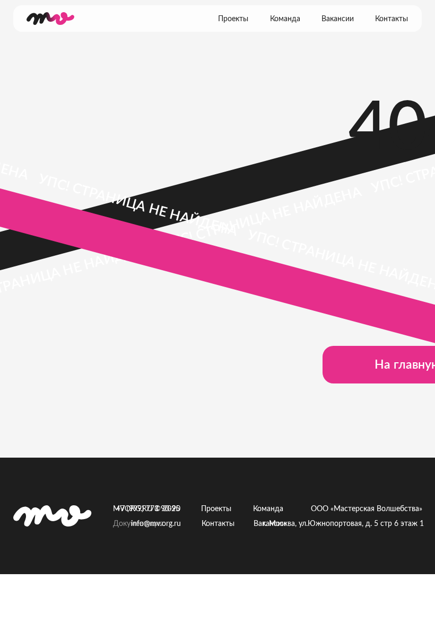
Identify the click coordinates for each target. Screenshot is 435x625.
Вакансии (337, 19)
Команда (285, 19)
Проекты (233, 19)
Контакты (391, 19)
